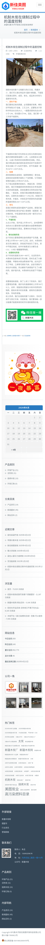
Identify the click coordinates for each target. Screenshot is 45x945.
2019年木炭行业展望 (11, 728)
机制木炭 (10, 779)
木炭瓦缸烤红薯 (35, 771)
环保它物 (11, 484)
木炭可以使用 (9, 767)
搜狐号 (4, 823)
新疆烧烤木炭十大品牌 (11, 754)
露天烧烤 (33, 790)
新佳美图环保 (29, 741)
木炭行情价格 (29, 775)
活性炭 (10, 473)
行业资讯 (5, 828)
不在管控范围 (23, 732)
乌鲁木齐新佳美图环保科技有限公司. (26, 932)
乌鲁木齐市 (19, 737)
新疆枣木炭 (37, 750)
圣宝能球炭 (27, 335)
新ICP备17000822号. (10, 935)
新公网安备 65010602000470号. (16, 941)
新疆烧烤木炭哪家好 (11, 758)
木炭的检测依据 (9, 775)
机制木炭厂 (20, 780)
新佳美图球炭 (12, 545)
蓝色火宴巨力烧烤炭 (15, 556)
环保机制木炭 (21, 54)
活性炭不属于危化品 (11, 785)
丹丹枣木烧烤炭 (9, 737)
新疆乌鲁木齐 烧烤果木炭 (12, 745)
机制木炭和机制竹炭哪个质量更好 (20, 594)
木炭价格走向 (22, 763)
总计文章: (9, 656)
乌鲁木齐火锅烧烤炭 (11, 741)
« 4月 (13, 450)
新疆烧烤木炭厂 (24, 754)
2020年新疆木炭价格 (25, 728)
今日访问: (9, 639)
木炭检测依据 (9, 771)
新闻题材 (34, 30)
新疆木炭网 (26, 750)
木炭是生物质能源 (29, 767)
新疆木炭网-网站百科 (15, 603)
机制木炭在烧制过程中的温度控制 (20, 566)
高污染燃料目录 (17, 794)
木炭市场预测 (18, 767)
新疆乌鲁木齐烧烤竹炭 (28, 745)
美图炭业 (12, 789)
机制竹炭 (27, 780)
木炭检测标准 (18, 771)
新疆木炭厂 (11, 750)
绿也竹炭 (33, 785)
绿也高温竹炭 (12, 535)
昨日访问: (9, 644)
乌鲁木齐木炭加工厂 (30, 737)
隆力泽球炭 (11, 551)
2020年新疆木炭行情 (11, 732)
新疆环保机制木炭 (23, 758)
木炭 (31, 758)
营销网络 (5, 832)
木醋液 (37, 775)
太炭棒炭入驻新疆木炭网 (13, 335)
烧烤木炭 (11, 478)
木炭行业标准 (20, 775)
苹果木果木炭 (12, 540)
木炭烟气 (26, 771)
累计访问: (9, 650)
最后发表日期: (10, 662)
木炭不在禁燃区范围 (11, 763)
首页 (26, 30)
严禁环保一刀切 (32, 732)
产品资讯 (11, 505)
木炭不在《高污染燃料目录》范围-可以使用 (24, 616)
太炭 (21, 741)
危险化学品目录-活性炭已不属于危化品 (23, 608)
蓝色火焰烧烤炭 (25, 790)
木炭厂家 (30, 763)
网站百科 (11, 515)
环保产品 (11, 470)
